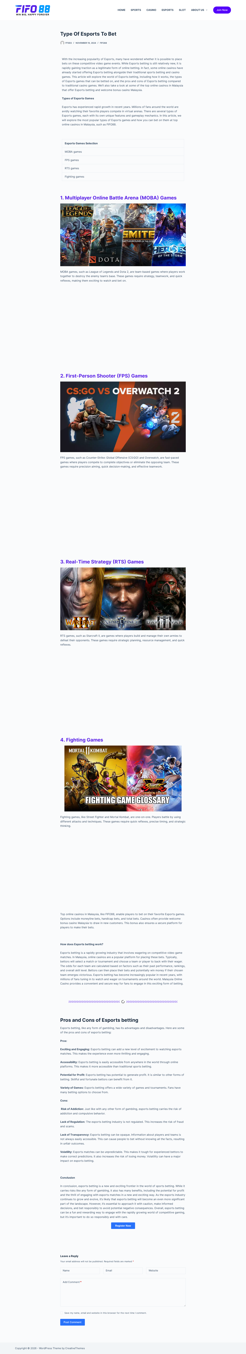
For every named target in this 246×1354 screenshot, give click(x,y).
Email (109, 1270)
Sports (136, 10)
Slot (182, 10)
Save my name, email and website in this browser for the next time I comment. (105, 1313)
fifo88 (103, 43)
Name (66, 1270)
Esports (168, 10)
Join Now (222, 10)
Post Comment (72, 1322)
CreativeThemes (75, 1348)
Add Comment (72, 1282)
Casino (151, 10)
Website (153, 1270)
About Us (197, 10)
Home (121, 10)
